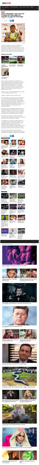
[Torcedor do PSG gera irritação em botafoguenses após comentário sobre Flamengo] (13, 206)
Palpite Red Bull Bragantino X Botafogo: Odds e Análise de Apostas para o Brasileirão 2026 (5, 201)
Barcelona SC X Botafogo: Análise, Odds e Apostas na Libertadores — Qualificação (21, 201)
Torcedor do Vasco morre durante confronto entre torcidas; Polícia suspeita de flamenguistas (21, 236)
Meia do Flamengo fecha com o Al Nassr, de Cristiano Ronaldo (5, 78)
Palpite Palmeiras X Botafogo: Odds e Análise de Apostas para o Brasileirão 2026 (13, 200)
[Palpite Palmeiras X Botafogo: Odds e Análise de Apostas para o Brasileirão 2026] (13, 196)
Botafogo (2, 219)
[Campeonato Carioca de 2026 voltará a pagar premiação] (5, 231)
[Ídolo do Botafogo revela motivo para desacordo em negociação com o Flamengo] (5, 206)
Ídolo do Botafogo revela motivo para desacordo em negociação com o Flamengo (4, 212)
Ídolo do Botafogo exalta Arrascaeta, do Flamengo (12, 221)
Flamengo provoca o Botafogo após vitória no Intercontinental (21, 221)
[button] (37, 8)
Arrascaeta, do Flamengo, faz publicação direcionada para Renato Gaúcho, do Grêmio (5, 66)
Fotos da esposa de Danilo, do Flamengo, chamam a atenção (20, 65)
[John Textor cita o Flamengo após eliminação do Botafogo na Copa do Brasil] (13, 231)
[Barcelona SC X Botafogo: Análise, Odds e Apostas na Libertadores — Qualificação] (21, 196)
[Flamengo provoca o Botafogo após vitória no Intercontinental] (21, 217)
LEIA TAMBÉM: (4, 191)
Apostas (3, 9)
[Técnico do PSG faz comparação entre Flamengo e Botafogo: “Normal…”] (21, 206)
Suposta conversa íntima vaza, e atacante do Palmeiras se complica (12, 65)
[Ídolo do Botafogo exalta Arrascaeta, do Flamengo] (13, 217)
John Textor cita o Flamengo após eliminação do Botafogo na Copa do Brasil (12, 236)
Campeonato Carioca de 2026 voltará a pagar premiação (4, 235)
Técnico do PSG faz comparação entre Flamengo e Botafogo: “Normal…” (21, 211)
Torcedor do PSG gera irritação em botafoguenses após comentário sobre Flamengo (13, 212)
